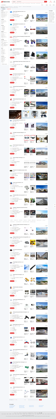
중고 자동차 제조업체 (21, 406)
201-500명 (3, 52)
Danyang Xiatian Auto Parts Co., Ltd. (18, 324)
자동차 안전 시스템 (32, 221)
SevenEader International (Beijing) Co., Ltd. (19, 132)
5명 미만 (3, 51)
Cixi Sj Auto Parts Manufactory (17, 249)
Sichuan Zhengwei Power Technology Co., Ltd (19, 362)
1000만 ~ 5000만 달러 (4, 44)
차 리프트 (44, 220)
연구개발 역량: (12, 16)
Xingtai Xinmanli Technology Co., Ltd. (18, 274)
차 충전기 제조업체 (17, 3)
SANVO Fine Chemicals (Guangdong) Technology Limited (21, 36)
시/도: (10, 66)
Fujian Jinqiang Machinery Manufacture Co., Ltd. (20, 349)
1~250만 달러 (3, 43)
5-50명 (3, 49)
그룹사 (2, 22)
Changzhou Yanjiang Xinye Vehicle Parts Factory (20, 207)
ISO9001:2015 (3, 32)
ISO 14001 (3, 34)
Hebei (2, 61)
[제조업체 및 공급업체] (5, 2)
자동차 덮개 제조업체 (31, 405)
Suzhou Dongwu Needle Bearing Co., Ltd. (19, 299)
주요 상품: (11, 15)
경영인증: (11, 17)
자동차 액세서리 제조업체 (52, 15)
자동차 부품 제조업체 (51, 16)
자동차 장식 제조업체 (51, 14)
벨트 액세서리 (33, 220)
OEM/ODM (3, 26)
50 (16, 399)
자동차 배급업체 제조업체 (12, 405)
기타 (2, 23)
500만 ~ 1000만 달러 (4, 42)
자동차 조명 (20, 220)
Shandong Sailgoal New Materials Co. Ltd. (19, 120)
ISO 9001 (3, 35)
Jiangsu (3, 60)
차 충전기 (11, 220)
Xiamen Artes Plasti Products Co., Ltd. (18, 48)
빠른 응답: (11, 30)
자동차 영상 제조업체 (33, 3)
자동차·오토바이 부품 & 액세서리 (4, 12)
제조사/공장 (3, 21)
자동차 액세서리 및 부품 (26, 221)
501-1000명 (3, 53)
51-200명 (3, 50)
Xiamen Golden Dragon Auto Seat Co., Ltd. (19, 11)
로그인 (54, 2)
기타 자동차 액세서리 (18, 221)
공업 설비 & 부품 (4, 14)
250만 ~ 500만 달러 (4, 45)
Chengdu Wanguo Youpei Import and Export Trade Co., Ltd (21, 61)
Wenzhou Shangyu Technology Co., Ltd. (19, 157)
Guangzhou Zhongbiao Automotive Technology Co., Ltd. (21, 224)
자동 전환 (29, 220)
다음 (40, 399)
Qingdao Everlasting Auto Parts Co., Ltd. (19, 387)
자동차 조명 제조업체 (27, 3)
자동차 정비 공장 (11, 407)
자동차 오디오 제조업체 (22, 3)
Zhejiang (3, 58)
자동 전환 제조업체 (38, 3)
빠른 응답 (3, 27)
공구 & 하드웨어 (4, 15)
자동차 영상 (25, 220)
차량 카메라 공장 (41, 406)
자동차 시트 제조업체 (51, 17)
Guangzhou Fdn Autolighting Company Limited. (20, 170)
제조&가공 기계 (4, 13)
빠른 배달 (3, 28)
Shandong (3, 59)
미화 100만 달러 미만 (4, 41)
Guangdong (3, 57)
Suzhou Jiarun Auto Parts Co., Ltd (18, 182)
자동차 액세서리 (12, 221)
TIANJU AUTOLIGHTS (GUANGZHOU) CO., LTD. (20, 374)
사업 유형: (11, 14)
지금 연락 (12, 32)
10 (13, 399)
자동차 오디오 (16, 220)
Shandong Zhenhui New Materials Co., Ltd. (19, 86)
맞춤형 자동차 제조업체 (21, 405)
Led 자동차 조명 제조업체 (52, 13)
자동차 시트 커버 (39, 220)
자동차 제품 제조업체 (11, 406)
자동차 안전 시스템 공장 (22, 407)
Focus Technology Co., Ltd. (29, 415)
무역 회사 (3, 20)
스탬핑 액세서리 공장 (31, 406)
